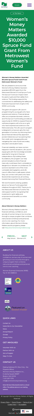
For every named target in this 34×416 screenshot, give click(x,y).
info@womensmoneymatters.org (15, 381)
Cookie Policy (12, 404)
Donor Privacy (16, 402)
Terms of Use (27, 402)
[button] (29, 5)
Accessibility (22, 404)
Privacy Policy (5, 402)
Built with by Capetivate (17, 413)
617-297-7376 (9, 378)
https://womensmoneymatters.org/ (17, 228)
